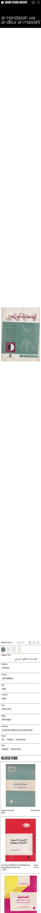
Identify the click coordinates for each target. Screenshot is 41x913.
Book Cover (6, 709)
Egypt (4, 698)
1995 (4, 689)
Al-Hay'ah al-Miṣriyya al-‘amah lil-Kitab (17, 730)
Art (3, 740)
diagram (5, 749)
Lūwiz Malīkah (7, 678)
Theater (10, 740)
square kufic (16, 749)
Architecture (20, 740)
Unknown (5, 668)
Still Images (6, 719)
